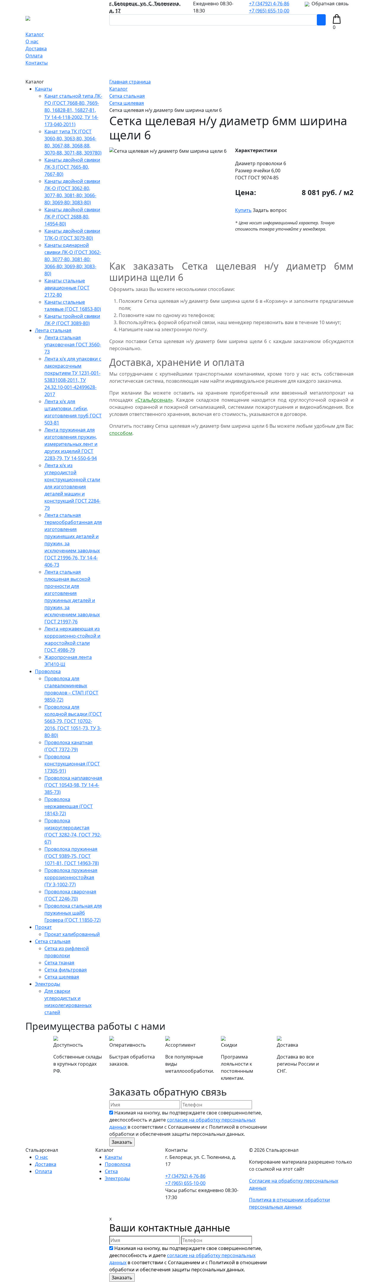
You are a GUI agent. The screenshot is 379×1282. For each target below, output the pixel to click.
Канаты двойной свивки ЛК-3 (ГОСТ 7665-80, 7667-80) (72, 167)
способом (120, 433)
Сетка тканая (59, 962)
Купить (243, 210)
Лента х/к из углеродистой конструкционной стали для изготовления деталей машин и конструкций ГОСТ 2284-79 (72, 486)
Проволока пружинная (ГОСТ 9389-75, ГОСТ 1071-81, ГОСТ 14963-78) (71, 856)
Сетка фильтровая (65, 969)
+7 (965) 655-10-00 (269, 10)
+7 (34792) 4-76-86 (269, 3)
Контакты (36, 62)
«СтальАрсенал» (154, 400)
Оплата (34, 55)
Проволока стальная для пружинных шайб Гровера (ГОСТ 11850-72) (73, 913)
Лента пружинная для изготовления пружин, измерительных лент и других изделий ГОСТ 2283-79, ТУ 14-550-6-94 (70, 444)
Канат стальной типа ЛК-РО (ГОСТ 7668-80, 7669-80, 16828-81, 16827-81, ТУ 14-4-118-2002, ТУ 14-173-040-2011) (73, 110)
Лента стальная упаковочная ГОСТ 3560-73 (72, 344)
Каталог (34, 34)
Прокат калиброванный (72, 934)
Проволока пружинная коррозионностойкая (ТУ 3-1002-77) (70, 877)
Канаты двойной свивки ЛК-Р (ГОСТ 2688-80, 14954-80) (72, 216)
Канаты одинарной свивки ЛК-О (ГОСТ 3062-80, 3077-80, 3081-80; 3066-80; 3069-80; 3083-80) (72, 259)
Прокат (43, 927)
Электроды (47, 984)
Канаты (43, 89)
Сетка (111, 1171)
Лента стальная (53, 330)
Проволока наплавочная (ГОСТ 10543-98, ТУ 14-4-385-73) (73, 785)
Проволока (48, 671)
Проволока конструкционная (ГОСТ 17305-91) (72, 763)
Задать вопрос (270, 210)
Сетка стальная (52, 941)
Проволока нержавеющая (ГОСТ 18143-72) (68, 806)
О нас (31, 41)
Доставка (36, 48)
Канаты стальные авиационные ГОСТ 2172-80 (66, 287)
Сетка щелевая (61, 977)
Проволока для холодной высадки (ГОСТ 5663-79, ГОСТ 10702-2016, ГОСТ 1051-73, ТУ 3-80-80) (73, 721)
